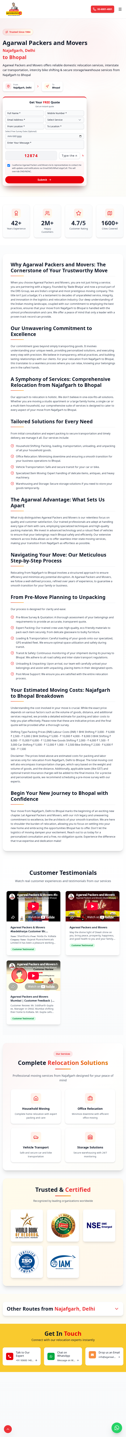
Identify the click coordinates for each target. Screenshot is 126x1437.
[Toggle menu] (120, 9)
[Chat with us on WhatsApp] (117, 1428)
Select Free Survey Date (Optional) (21, 131)
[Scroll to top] (8, 1429)
